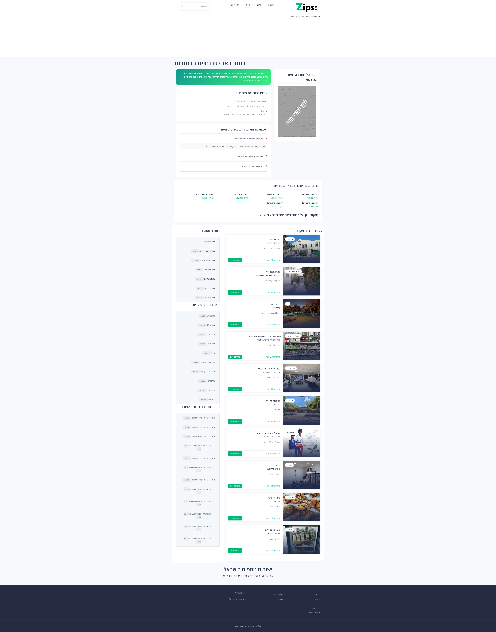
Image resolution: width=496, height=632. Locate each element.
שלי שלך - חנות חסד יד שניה (269, 433)
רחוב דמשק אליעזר (207, 260)
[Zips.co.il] (306, 7)
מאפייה (289, 465)
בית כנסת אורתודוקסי (293, 271)
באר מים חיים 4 (202, 194)
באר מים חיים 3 (237, 194)
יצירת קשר (234, 4)
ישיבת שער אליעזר (204, 362)
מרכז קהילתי (291, 368)
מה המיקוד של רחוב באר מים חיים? (251, 138)
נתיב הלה (207, 381)
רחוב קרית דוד (209, 297)
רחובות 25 (207, 343)
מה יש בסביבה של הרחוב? (254, 166)
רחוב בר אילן (210, 288)
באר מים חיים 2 (273, 194)
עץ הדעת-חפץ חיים (204, 371)
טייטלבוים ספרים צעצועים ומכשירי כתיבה (263, 336)
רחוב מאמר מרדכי (208, 241)
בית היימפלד (275, 239)
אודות (248, 4)
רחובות (308, 17)
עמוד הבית (316, 17)
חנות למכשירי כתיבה (293, 336)
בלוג (259, 4)
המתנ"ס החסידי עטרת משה (269, 368)
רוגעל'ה (277, 465)
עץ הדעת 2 (207, 390)
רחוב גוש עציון (209, 279)
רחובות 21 (207, 325)
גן (287, 304)
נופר (209, 353)
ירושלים (222, 114)
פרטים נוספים (235, 260)
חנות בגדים (290, 433)
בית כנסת (290, 239)
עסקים (271, 4)
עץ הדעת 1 (207, 334)
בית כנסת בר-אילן (273, 401)
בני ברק (228, 114)
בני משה (208, 399)
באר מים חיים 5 (308, 203)
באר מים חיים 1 (308, 194)
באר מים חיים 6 (273, 203)
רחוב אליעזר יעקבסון (207, 251)
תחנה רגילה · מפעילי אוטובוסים (200, 417)
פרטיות (280, 599)
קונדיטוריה (290, 497)
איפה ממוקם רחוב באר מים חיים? (252, 156)
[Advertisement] (248, 38)
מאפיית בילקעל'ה (273, 530)
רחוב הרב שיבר (209, 269)
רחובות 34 (207, 315)
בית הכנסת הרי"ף (273, 271)
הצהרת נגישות (314, 612)
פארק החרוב (275, 304)
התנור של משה (274, 497)
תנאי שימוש (278, 594)
